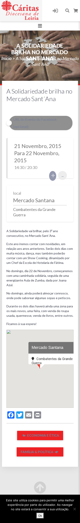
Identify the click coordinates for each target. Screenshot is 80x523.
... (63, 175)
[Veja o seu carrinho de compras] (76, 10)
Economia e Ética (42, 435)
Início (6, 58)
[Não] (74, 509)
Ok (40, 515)
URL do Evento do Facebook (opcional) (35, 123)
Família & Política (37, 452)
